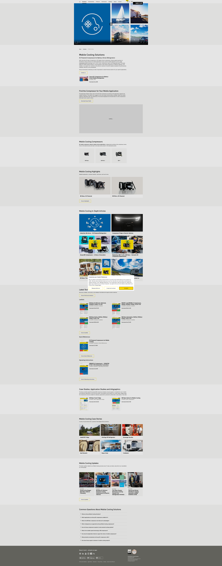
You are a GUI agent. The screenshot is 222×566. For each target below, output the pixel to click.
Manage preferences (96, 288)
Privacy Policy (98, 285)
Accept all (126, 288)
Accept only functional (111, 288)
